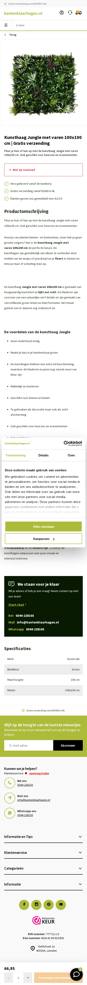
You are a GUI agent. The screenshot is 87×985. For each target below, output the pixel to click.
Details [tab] (43, 455)
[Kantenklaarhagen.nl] (21, 13)
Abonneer (68, 745)
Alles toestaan (43, 526)
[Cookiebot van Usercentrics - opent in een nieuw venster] (63, 443)
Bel (21, 615)
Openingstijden (39, 773)
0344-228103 (25, 785)
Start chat (16, 604)
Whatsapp (26, 629)
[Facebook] (24, 905)
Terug (12, 35)
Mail (33, 622)
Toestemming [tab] (15, 455)
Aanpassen (41, 539)
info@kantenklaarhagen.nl (33, 800)
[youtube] (61, 905)
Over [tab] (71, 455)
